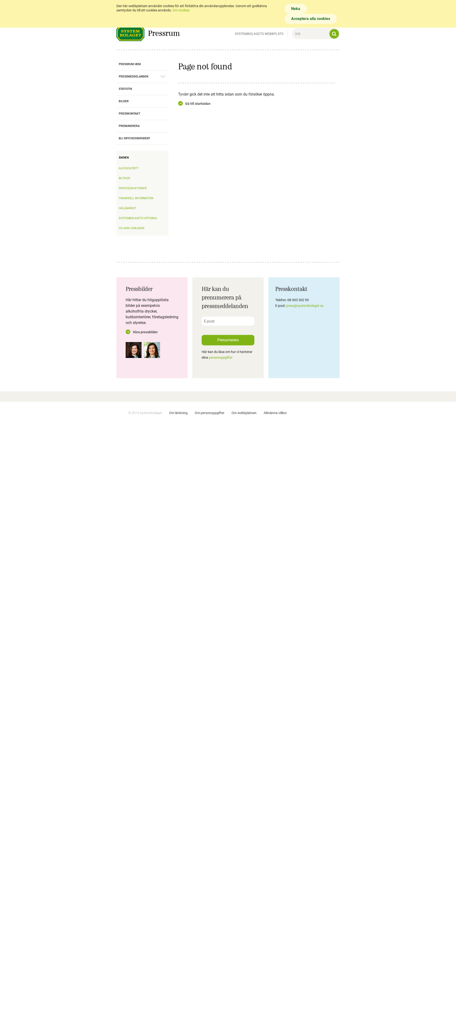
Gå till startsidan (197, 104)
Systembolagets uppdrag (138, 218)
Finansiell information (136, 198)
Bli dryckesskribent (134, 138)
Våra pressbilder (145, 332)
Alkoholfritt (129, 168)
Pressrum (164, 33)
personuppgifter (221, 357)
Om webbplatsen (244, 413)
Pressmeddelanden (133, 76)
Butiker (124, 178)
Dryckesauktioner (133, 188)
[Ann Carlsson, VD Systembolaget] (133, 350)
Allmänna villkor (275, 413)
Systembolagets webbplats (259, 34)
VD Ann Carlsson (131, 228)
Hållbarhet (127, 208)
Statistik (125, 89)
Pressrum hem (130, 64)
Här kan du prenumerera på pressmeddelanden (225, 297)
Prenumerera (129, 126)
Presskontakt (129, 113)
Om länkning (178, 413)
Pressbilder (139, 289)
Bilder (124, 101)
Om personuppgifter (209, 413)
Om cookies (181, 10)
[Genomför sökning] (334, 34)
